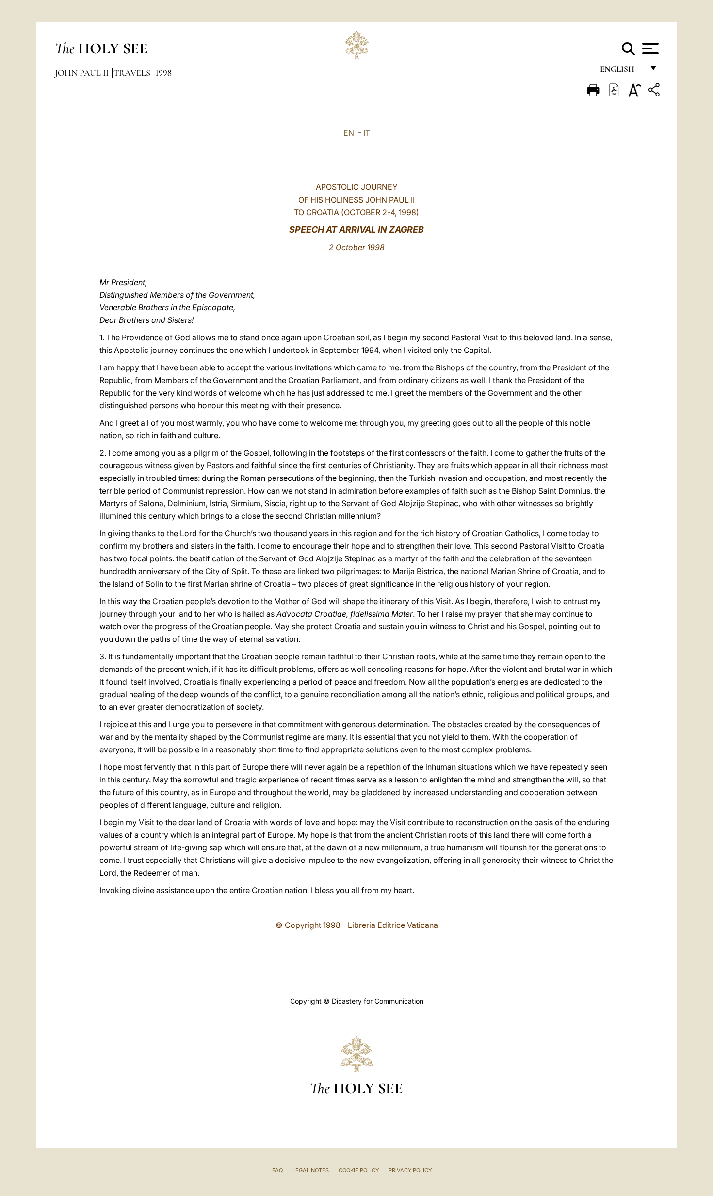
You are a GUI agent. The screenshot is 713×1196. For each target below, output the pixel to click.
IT (366, 133)
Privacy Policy (410, 1170)
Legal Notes (310, 1170)
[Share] (655, 91)
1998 (163, 72)
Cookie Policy (359, 1170)
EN (348, 133)
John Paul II (83, 72)
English (621, 71)
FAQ (277, 1170)
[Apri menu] (649, 48)
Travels (132, 72)
